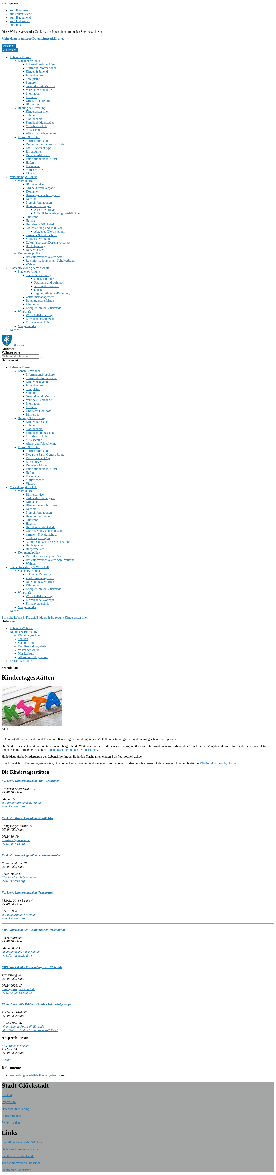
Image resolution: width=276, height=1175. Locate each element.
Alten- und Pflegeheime (41, 133)
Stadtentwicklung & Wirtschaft (29, 268)
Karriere (31, 199)
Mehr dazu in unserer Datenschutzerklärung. (33, 38)
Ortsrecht (32, 217)
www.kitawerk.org (13, 806)
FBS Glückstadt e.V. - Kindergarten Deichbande (33, 929)
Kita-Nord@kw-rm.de (16, 840)
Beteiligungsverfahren (40, 300)
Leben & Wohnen (29, 60)
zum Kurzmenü (19, 10)
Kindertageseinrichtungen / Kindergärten (71, 749)
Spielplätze (33, 79)
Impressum (9, 1102)
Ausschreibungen (45, 209)
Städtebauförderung (38, 275)
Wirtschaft (24, 311)
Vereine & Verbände (39, 89)
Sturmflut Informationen (41, 68)
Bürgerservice (35, 184)
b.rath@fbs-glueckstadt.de (18, 989)
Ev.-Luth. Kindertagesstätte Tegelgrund (27, 892)
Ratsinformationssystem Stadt (44, 257)
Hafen (30, 162)
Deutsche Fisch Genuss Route (45, 144)
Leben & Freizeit (20, 57)
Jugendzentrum (35, 75)
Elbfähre (31, 97)
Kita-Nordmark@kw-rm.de (19, 877)
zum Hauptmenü (20, 17)
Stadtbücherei (34, 119)
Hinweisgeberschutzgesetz (43, 195)
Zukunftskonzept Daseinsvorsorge (48, 242)
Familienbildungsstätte (40, 122)
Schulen (31, 115)
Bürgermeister (35, 249)
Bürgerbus (32, 104)
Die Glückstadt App (38, 148)
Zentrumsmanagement (40, 297)
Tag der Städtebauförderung (52, 293)
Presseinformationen (39, 202)
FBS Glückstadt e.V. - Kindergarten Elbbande (32, 967)
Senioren (31, 82)
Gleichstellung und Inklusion (44, 228)
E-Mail (6, 1060)
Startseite (7, 617)
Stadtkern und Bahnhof (49, 282)
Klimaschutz (34, 304)
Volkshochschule (36, 126)
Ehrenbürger (34, 151)
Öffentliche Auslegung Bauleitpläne (57, 213)
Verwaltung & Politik (23, 177)
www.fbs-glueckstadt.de (17, 955)
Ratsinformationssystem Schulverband (50, 260)
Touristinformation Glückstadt (21, 1163)
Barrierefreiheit (11, 1115)
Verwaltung (25, 180)
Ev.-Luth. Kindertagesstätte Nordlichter (27, 818)
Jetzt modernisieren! (46, 286)
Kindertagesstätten (37, 111)
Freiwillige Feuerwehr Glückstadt (23, 1142)
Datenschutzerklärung (15, 1109)
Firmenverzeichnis (37, 322)
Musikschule (34, 129)
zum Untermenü (20, 21)
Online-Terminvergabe (40, 188)
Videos (30, 173)
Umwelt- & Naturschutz (41, 235)
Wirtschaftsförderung (39, 315)
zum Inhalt (16, 24)
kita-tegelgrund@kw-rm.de (19, 914)
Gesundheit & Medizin (40, 86)
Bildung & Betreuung (31, 108)
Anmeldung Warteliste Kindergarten (33, 1075)
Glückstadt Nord (44, 278)
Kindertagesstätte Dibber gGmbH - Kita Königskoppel (37, 1004)
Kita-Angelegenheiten (15, 1045)
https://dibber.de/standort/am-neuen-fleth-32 (30, 1030)
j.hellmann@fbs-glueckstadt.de (21, 951)
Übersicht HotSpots (38, 100)
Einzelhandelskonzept (40, 318)
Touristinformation (38, 140)
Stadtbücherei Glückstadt (18, 1156)
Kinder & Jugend (37, 71)
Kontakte (32, 191)
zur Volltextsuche (21, 14)
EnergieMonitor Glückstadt (43, 308)
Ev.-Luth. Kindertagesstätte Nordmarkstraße (31, 855)
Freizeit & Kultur (29, 137)
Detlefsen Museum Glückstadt (21, 1149)
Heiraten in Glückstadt (40, 224)
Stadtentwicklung (29, 271)
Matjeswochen (35, 169)
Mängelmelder (27, 326)
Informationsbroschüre (40, 64)
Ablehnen (8, 45)
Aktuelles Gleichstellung (49, 231)
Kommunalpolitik (29, 253)
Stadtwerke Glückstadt (16, 1170)
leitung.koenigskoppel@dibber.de (23, 1026)
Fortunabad (33, 166)
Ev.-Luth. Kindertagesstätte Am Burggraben (31, 780)
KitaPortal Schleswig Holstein (219, 763)
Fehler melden (11, 1122)
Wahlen (31, 264)
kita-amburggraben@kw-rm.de (21, 802)
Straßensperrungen (38, 238)
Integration (33, 93)
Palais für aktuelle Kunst (41, 159)
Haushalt (31, 220)
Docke (38, 289)
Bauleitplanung (35, 246)
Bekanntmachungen (38, 206)
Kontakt (7, 1095)
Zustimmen (9, 49)
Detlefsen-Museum (38, 155)
